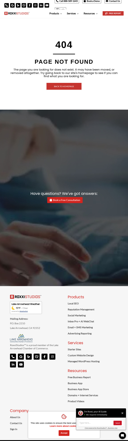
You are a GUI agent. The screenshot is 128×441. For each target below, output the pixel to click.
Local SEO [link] (73, 303)
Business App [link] (75, 383)
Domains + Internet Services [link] (83, 395)
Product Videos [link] (76, 401)
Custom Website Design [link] (81, 355)
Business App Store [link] (78, 389)
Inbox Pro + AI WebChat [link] (81, 321)
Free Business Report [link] (79, 377)
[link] (16, 13)
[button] (6, 5)
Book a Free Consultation (66, 199)
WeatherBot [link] (24, 311)
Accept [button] (64, 433)
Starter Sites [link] (74, 349)
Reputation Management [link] (81, 309)
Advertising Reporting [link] (80, 333)
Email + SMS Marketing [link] (80, 327)
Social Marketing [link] (77, 315)
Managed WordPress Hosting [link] (84, 361)
